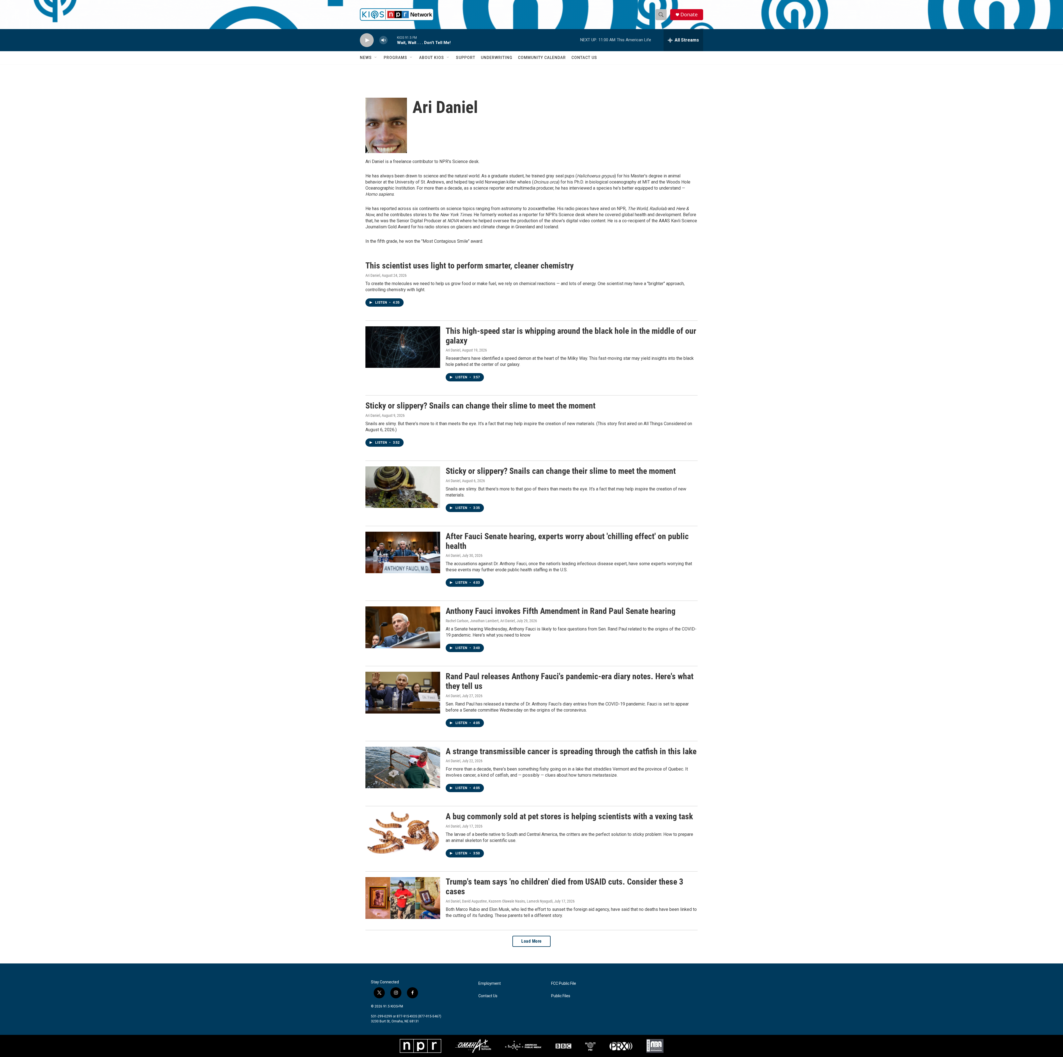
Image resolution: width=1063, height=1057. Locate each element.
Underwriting (496, 57)
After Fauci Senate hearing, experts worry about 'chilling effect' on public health (567, 541)
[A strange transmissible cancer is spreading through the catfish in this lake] (402, 767)
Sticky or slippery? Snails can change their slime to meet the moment (480, 405)
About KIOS (431, 57)
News (366, 57)
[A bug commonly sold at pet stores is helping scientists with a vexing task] (402, 832)
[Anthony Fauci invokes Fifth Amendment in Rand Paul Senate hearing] (402, 627)
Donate (689, 14)
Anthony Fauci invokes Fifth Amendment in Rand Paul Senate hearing (560, 611)
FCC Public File (563, 983)
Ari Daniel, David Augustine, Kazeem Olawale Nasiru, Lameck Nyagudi (499, 901)
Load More (531, 941)
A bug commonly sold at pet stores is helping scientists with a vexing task (569, 816)
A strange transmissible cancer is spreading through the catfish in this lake (571, 751)
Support (465, 57)
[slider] (392, 40)
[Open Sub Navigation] (376, 57)
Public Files (560, 996)
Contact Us (584, 57)
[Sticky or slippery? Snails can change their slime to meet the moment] (402, 487)
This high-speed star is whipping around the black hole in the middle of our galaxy (571, 335)
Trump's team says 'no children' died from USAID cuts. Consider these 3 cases (564, 886)
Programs (395, 57)
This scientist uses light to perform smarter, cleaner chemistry (469, 265)
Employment (489, 983)
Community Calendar (542, 57)
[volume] (383, 40)
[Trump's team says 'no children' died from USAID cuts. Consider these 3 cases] (402, 898)
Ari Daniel (372, 275)
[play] (366, 40)
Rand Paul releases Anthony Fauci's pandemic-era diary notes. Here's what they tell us (569, 681)
